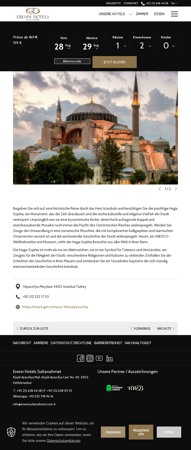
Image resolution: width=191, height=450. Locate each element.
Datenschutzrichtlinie (71, 344)
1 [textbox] (117, 45)
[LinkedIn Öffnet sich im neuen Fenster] (109, 357)
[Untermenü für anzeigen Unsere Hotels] (130, 14)
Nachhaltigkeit (138, 344)
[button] (63, 42)
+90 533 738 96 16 (40, 396)
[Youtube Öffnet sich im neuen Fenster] (99, 357)
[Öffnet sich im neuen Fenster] (114, 388)
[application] (95, 432)
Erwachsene (142, 37)
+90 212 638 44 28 (156, 3)
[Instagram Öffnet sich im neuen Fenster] (89, 357)
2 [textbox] (142, 45)
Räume (118, 37)
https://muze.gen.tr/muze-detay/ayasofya (55, 307)
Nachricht (22, 343)
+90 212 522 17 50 (35, 297)
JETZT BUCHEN (114, 62)
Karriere (41, 344)
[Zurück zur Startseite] (32, 14)
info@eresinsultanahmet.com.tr (34, 404)
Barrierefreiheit (108, 343)
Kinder (166, 37)
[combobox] (117, 46)
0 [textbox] (166, 45)
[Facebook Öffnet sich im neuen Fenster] (80, 357)
